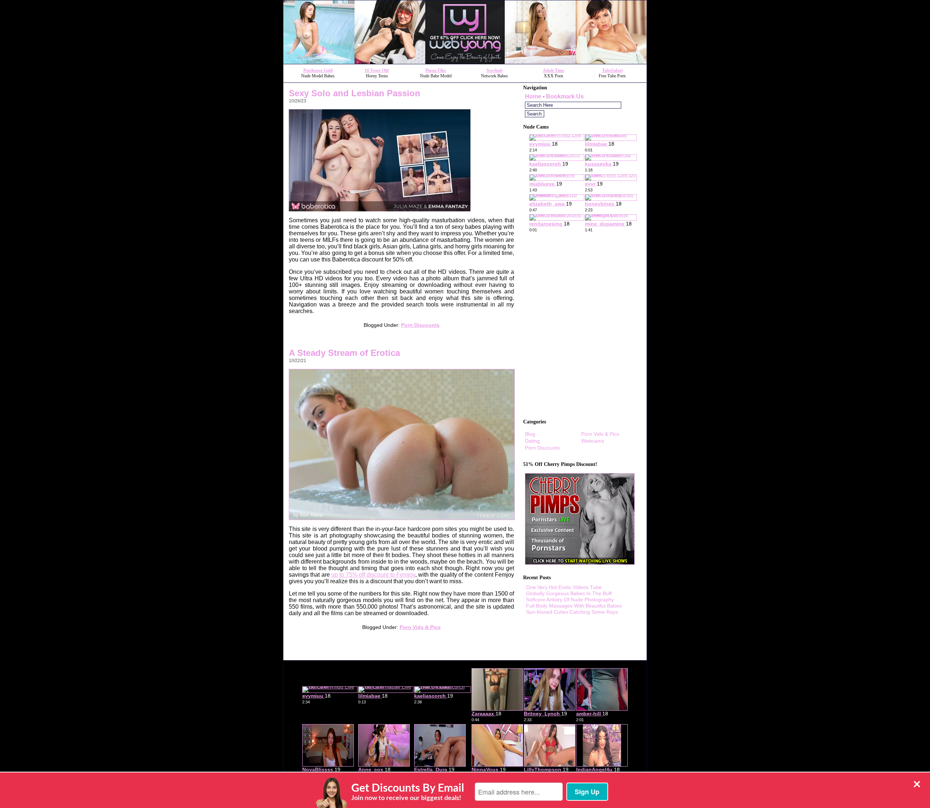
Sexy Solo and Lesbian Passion (354, 93)
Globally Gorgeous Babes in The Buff (569, 593)
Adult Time (553, 70)
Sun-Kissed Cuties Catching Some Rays (572, 612)
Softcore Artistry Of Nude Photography (570, 599)
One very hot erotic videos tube (564, 587)
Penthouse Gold (318, 70)
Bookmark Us (565, 96)
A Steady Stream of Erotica (344, 353)
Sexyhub (494, 70)
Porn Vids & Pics (420, 627)
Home (533, 96)
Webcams (592, 441)
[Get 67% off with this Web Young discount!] (465, 62)
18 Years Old (377, 70)
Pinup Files (435, 70)
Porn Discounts (420, 325)
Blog (530, 434)
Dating (532, 441)
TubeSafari (612, 70)
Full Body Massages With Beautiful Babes (574, 606)
